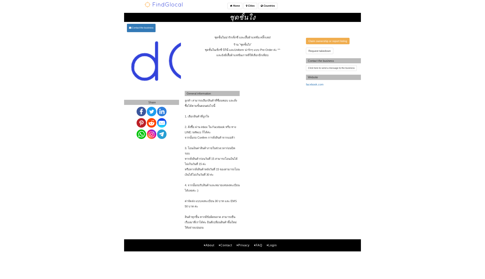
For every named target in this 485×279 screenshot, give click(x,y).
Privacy (244, 245)
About (209, 245)
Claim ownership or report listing (327, 41)
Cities (251, 5)
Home (236, 5)
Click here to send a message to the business (331, 68)
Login (272, 245)
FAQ (259, 245)
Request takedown (319, 50)
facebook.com (315, 84)
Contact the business (142, 27)
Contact (226, 245)
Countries (269, 5)
